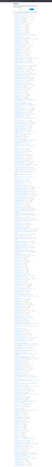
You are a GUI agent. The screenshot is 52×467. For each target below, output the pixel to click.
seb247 (2, 1)
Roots (16, 102)
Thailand (25, 258)
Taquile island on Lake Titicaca (20, 316)
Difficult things (18, 300)
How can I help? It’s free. (19, 273)
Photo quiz (17, 384)
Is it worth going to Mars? (19, 120)
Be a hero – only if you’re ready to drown (22, 230)
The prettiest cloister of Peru (19, 367)
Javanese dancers (18, 222)
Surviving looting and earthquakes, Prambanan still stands (25, 214)
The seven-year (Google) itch (20, 197)
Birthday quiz (18, 40)
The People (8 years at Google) (20, 141)
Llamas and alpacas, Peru (19, 373)
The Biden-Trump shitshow (20, 69)
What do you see (18, 276)
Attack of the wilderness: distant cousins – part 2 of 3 (24, 174)
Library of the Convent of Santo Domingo (21, 383)
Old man (16, 395)
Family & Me (26, 33)
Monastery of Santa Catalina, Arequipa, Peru (22, 357)
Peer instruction (17, 459)
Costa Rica (30, 103)
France (28, 149)
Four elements (18, 142)
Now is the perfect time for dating (21, 78)
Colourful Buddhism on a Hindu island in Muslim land (24, 220)
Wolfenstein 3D (17, 426)
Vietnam (29, 129)
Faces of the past (18, 291)
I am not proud (17, 387)
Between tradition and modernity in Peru (21, 375)
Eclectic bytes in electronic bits (20, 167)
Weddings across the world (19, 369)
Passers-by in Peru (18, 372)
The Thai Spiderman (19, 270)
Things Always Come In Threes (20, 110)
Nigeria (25, 427)
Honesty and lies (17, 449)
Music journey (17, 448)
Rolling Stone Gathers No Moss (20, 109)
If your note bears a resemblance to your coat (23, 145)
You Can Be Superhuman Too (20, 112)
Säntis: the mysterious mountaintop (21, 65)
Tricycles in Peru (17, 363)
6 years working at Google (19, 290)
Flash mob (16, 424)
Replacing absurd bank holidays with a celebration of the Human (26, 99)
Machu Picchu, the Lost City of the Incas (21, 288)
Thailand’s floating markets (19, 284)
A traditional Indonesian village (20, 245)
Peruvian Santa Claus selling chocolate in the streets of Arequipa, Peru (26, 376)
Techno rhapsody (18, 89)
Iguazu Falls (17, 30)
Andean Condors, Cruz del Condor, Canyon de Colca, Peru (24, 380)
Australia (29, 170)
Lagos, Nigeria (17, 427)
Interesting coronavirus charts (20, 80)
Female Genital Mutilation (19, 411)
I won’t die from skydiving (20, 155)
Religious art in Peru (18, 360)
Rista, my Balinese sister (19, 254)
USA (26, 142)
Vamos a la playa (18, 90)
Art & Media (28, 55)
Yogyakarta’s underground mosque (21, 234)
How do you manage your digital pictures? (22, 393)
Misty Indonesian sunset (19, 235)
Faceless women (18, 24)
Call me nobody (18, 144)
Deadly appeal (18, 248)
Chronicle (16, 432)
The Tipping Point (18, 136)
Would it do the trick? (19, 72)
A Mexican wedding (18, 260)
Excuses (17, 46)
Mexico (27, 260)
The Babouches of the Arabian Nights (21, 74)
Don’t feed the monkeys (19, 261)
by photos (23, 12)
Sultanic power (18, 225)
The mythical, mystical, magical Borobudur (22, 228)
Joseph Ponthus (18, 55)
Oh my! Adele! (17, 445)
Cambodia (25, 18)
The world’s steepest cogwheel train (21, 218)
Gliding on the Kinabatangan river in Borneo (22, 191)
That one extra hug (18, 320)
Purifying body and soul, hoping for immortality (23, 164)
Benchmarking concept (19, 421)
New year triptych (18, 206)
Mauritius (26, 98)
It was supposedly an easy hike (20, 77)
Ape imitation (17, 399)
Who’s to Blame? (18, 15)
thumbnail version (26, 11)
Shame (16, 423)
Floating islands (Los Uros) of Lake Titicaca (22, 350)
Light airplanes (18, 49)
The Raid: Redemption (18, 417)
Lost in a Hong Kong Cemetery (20, 294)
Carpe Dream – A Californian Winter (21, 207)
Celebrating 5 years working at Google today (22, 452)
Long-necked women (19, 298)
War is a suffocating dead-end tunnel (21, 161)
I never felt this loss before (19, 340)
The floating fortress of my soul (20, 158)
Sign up (29, 6)
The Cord (17, 263)
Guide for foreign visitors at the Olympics (21, 409)
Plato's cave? (18, 258)
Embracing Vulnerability (19, 129)
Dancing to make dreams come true (21, 275)
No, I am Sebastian (18, 307)
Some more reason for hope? (19, 465)
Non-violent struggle (18, 418)
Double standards (18, 392)
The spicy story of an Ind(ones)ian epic (22, 242)
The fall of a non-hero (18, 396)
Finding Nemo (18, 98)
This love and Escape (18, 389)
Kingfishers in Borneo (19, 204)
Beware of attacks (18, 287)
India (31, 128)
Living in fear (18, 96)
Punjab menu (17, 436)
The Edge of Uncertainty (19, 125)
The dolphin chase (18, 227)
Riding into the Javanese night (20, 250)
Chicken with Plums (18, 406)
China (31, 294)
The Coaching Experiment (20, 66)
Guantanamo (17, 420)
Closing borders (18, 81)
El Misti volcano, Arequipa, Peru (20, 379)
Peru (28, 217)
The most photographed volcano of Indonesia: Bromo (24, 238)
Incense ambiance (18, 179)
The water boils (18, 264)
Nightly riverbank (18, 149)
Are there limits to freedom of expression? (22, 386)
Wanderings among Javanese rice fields (22, 247)
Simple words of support (19, 83)
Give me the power (19, 269)
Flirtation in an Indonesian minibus (21, 241)
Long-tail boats (18, 301)
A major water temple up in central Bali (22, 188)
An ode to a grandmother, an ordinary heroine (22, 443)
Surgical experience (19, 257)
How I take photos (18, 43)
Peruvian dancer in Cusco (19, 370)
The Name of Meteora (19, 75)
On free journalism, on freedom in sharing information (23, 438)
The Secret (17, 18)
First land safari (18, 92)
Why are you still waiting (19, 334)
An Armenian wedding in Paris (20, 201)
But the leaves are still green (19, 347)
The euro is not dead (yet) (19, 403)
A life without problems (19, 56)
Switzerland (26, 49)
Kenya (26, 92)
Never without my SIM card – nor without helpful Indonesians (25, 251)
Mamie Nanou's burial (18, 442)
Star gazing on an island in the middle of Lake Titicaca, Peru (24, 323)
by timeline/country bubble (28, 12)
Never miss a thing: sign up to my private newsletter (24, 118)
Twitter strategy (18, 71)
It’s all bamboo (17, 244)
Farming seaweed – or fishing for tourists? (22, 194)
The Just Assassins (18, 462)
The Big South (17, 152)
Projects (27, 43)
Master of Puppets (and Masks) (20, 209)
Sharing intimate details (19, 61)
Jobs (27, 116)
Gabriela (17, 86)
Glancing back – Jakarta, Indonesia (21, 255)
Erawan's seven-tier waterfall (20, 304)
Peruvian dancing (18, 293)
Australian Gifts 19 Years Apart (20, 107)
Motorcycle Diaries (18, 217)
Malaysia (31, 158)
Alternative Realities (19, 115)
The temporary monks (18, 285)
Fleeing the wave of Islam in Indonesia (21, 237)
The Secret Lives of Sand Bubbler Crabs (22, 139)
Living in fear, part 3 (19, 93)
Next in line (17, 27)
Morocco (34, 74)
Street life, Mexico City (19, 267)
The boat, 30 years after (19, 87)
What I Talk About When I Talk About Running (23, 62)
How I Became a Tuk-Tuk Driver (21, 126)
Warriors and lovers (19, 272)
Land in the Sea (18, 203)
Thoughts (27, 15)
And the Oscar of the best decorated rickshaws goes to (24, 210)
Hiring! (17, 138)
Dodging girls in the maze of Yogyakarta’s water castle (24, 231)
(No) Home (17, 135)
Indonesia (33, 123)
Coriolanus (17, 412)
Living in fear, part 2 (19, 95)
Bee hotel (16, 433)
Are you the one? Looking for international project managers (25, 105)
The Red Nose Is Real (19, 133)
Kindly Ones (17, 405)
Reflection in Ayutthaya (19, 279)
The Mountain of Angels (19, 59)
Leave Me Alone (17, 398)
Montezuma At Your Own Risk (20, 103)
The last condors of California (20, 182)
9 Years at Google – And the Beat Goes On (22, 122)
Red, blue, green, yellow (19, 366)
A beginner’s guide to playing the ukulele (22, 58)
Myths (16, 408)
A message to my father (19, 68)
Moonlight (17, 21)
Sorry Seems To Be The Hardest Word (21, 337)
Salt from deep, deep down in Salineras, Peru (22, 343)
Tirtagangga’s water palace (20, 213)
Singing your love (18, 266)
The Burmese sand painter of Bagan (21, 84)
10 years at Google (19, 116)
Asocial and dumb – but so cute (20, 185)
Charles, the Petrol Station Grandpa (21, 113)
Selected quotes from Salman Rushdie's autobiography (24, 353)
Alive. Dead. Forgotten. (19, 170)
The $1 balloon (17, 281)
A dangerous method (18, 430)
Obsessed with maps (18, 37)
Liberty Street (17, 328)
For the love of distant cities (20, 224)
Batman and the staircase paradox (20, 310)
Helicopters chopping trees (19, 446)
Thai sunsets (17, 282)
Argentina (27, 30)
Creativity (16, 429)
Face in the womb (18, 414)
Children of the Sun (18, 331)
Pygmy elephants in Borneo (19, 200)
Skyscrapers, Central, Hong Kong (20, 390)
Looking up (17, 415)
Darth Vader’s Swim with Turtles (21, 123)
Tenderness (17, 313)
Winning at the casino (18, 440)
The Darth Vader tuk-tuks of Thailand (21, 278)
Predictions (17, 52)
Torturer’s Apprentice (18, 456)
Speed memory (18, 33)
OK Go (16, 435)
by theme (19, 12)
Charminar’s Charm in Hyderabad (21, 128)
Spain (24, 135)
